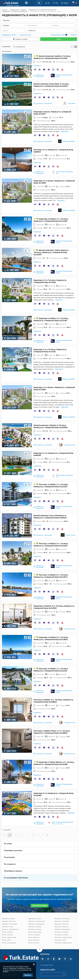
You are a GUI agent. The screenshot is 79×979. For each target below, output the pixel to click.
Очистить (74, 35)
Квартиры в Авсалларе (9, 924)
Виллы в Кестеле (34, 937)
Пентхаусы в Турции (61, 932)
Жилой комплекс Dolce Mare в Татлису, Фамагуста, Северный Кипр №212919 (51, 85)
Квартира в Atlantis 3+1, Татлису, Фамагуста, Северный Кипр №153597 (54, 607)
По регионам (9, 857)
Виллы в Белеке (33, 940)
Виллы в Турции (7, 932)
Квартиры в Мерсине (62, 926)
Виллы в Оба (6, 940)
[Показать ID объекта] (57, 69)
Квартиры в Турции (8, 918)
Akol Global (71, 103)
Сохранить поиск (25, 35)
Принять (27, 975)
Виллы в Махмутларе (9, 937)
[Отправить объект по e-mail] (48, 69)
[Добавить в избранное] (29, 56)
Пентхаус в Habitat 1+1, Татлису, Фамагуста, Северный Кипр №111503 (51, 545)
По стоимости (10, 864)
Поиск (58, 39)
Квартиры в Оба (7, 926)
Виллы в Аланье (7, 934)
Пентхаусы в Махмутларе (63, 937)
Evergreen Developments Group (64, 75)
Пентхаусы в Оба (60, 940)
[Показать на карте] (35, 69)
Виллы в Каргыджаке (9, 943)
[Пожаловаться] (62, 69)
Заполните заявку (39, 905)
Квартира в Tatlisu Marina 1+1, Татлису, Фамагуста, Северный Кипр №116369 (54, 763)
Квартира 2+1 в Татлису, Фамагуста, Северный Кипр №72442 (50, 281)
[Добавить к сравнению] (25, 56)
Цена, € (5, 30)
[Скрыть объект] (39, 69)
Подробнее (37, 65)
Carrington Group (69, 445)
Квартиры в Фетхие (34, 929)
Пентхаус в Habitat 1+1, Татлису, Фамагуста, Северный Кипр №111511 (51, 670)
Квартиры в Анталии (9, 921)
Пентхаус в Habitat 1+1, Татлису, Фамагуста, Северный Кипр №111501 (51, 485)
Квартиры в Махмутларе (36, 921)
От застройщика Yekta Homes (16, 878)
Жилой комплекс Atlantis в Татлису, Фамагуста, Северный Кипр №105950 (51, 426)
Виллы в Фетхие (33, 943)
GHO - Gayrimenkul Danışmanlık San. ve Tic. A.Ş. (62, 823)
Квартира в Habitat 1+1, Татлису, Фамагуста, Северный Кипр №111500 (51, 220)
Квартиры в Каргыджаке (36, 924)
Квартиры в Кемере (34, 926)
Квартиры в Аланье (34, 918)
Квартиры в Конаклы (61, 924)
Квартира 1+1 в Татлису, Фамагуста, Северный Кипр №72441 (50, 350)
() (49, 3)
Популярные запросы (13, 871)
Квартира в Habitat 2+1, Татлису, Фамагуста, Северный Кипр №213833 (51, 638)
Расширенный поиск (59, 35)
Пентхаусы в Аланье (61, 934)
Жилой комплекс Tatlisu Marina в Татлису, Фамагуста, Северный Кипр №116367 (51, 252)
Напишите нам (48, 965)
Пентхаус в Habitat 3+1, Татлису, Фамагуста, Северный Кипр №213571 (51, 576)
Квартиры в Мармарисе (62, 929)
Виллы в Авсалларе (35, 932)
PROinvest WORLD (69, 141)
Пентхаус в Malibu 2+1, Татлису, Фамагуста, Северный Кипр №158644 (53, 701)
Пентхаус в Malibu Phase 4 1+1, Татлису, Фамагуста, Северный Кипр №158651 (52, 732)
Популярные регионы (13, 850)
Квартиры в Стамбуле (62, 921)
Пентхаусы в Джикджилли (63, 943)
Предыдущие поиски (9, 35)
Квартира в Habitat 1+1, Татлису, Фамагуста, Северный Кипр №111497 (51, 319)
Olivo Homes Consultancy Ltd (64, 172)
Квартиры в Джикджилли (10, 929)
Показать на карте (21, 39)
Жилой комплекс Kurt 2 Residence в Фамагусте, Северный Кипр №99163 (50, 517)
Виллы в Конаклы (34, 934)
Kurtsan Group (70, 535)
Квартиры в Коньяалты (62, 918)
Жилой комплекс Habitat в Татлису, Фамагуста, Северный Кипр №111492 (52, 57)
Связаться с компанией (40, 75)
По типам (8, 844)
